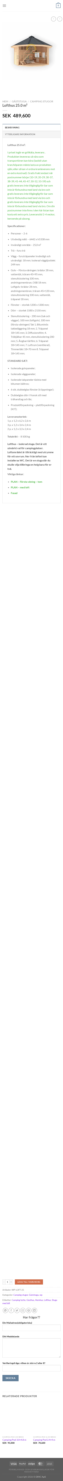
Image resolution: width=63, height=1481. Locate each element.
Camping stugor (41, 101)
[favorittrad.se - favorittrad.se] (31, 5)
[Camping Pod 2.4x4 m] (47, 1417)
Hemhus (39, 1300)
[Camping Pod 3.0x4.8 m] (16, 1417)
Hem (5, 101)
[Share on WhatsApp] (5, 1310)
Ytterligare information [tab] (20, 134)
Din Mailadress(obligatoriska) (17, 1322)
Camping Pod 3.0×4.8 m (14, 1440)
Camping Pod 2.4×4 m (44, 1440)
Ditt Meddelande (10, 1336)
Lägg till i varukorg (28, 1282)
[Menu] (4, 6)
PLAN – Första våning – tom (26, 481)
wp (41, 1295)
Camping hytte (19, 1300)
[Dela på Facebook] (11, 1310)
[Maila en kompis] (23, 1310)
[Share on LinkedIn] (34, 1310)
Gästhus (30, 1300)
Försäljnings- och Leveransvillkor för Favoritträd (31, 1470)
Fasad (14, 492)
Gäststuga (19, 101)
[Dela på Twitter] (17, 1310)
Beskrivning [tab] (12, 127)
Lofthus (47, 1300)
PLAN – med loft (20, 487)
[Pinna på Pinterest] (28, 1310)
